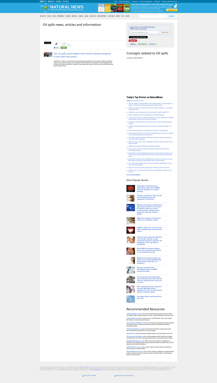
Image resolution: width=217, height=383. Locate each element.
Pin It (69, 45)
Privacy (82, 367)
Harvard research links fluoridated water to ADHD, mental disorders (147, 269)
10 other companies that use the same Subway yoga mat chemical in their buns (149, 197)
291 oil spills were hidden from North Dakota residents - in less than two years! (83, 55)
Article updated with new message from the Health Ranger (146, 115)
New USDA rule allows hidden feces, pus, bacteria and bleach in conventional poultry (149, 250)
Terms (87, 367)
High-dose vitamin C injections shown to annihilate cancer (149, 219)
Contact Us (135, 1)
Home (115, 1)
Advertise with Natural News (169, 1)
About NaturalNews (124, 1)
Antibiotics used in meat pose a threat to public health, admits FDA (149, 112)
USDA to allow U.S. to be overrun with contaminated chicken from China (149, 229)
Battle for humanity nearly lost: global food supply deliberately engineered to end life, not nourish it (149, 260)
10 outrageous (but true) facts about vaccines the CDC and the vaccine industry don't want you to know (149, 279)
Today (128, 100)
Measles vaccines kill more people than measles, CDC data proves (149, 167)
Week (133, 100)
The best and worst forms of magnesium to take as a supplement (148, 130)
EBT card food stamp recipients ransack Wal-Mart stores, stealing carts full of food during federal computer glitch (149, 289)
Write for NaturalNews (146, 1)
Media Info (157, 1)
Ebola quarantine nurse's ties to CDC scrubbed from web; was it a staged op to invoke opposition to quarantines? (151, 134)
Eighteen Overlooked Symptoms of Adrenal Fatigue (144, 146)
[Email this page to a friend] (64, 48)
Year (142, 100)
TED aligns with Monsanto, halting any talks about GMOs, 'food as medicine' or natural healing (148, 188)
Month (138, 100)
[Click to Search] (171, 16)
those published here (96, 369)
